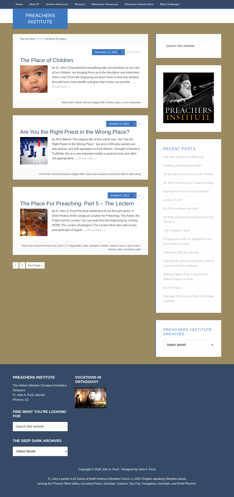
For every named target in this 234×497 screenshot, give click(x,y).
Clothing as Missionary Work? (182, 165)
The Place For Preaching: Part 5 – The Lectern (77, 203)
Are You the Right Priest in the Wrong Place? (74, 132)
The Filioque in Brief (176, 230)
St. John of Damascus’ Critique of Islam (188, 182)
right (131, 174)
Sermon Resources (61, 174)
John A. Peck (147, 469)
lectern (136, 245)
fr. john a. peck (125, 245)
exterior (113, 245)
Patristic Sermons (83, 102)
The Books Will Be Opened (181, 252)
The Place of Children (46, 60)
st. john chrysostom (131, 102)
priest (112, 174)
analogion (94, 245)
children (110, 102)
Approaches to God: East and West (186, 191)
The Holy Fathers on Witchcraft (183, 157)
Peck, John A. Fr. (60, 245)
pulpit (138, 249)
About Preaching (42, 245)
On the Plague (172, 287)
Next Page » (35, 265)
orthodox (112, 249)
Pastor (88, 174)
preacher (103, 174)
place (118, 102)
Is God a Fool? (172, 200)
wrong (138, 174)
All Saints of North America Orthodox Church (101, 478)
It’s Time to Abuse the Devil (180, 208)
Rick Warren (122, 174)
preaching (129, 249)
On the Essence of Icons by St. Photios (188, 174)
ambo (85, 245)
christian (104, 245)
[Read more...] (61, 86)
